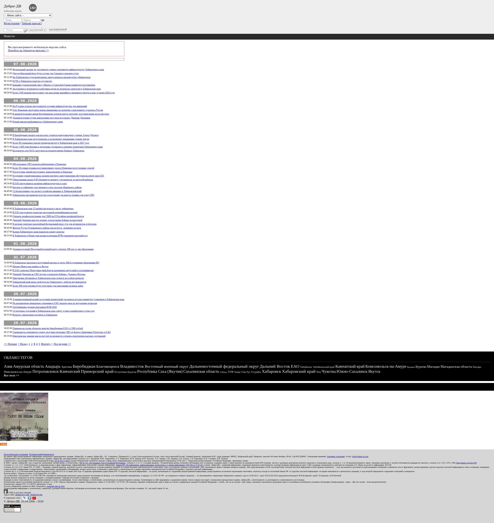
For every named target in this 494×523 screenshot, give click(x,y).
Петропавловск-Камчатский (56, 371)
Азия (8, 366)
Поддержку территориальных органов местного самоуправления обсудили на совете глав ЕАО (58, 175)
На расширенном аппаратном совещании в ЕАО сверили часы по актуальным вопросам (55, 303)
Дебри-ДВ (12, 6)
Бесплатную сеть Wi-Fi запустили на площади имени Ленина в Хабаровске (48, 150)
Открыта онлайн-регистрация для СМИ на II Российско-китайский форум (48, 216)
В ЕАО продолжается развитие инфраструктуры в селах (40, 183)
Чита (318, 372)
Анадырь (53, 366)
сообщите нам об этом (55, 486)
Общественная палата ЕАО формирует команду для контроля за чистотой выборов (53, 179)
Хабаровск (271, 371)
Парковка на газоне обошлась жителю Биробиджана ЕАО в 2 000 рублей (48, 328)
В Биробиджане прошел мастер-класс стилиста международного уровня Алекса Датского (56, 135)
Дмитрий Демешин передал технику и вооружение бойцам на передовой (47, 220)
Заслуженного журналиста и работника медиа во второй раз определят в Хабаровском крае (57, 88)
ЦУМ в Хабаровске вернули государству (32, 81)
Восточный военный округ (167, 366)
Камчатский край (350, 366)
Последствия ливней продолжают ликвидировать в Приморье (42, 172)
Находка (477, 367)
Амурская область (28, 366)
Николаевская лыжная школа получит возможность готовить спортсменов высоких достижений (59, 336)
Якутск (374, 371)
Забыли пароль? (32, 23)
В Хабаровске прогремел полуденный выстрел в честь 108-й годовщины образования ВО (56, 262)
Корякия (411, 367)
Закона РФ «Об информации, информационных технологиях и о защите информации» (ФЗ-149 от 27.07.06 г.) (160, 465)
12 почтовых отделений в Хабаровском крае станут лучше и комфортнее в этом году (54, 311)
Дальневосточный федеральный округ (224, 366)
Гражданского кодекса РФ (466, 463)
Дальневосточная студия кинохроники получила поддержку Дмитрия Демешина (51, 117)
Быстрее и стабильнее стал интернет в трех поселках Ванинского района (47, 187)
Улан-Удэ (245, 372)
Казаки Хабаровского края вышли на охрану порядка (38, 231)
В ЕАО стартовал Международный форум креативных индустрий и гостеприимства (53, 270)
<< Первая (10, 344)
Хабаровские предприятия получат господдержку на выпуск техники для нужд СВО (53, 195)
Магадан (433, 366)
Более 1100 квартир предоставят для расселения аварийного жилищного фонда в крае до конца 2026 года (64, 92)
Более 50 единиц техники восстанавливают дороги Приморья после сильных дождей (53, 168)
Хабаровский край (299, 371)
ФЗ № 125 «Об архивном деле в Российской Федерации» (103, 463)
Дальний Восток (275, 366)
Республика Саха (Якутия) (160, 371)
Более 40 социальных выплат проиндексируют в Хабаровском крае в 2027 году (51, 143)
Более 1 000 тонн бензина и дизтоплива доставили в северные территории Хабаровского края (58, 146)
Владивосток (132, 366)
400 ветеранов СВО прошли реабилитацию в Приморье (39, 164)
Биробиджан (84, 366)
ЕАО (295, 366)
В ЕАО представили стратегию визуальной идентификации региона (45, 212)
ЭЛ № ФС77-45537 (62, 461)
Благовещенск (107, 366)
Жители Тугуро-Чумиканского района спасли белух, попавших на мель (47, 228)
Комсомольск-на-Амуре (385, 366)
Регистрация (11, 23)
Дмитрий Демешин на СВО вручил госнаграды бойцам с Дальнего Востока (49, 274)
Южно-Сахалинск (352, 371)
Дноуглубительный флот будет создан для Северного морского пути (46, 73)
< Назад (23, 344)
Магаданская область (456, 366)
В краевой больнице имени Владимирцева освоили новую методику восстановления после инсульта (61, 114)
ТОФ (230, 371)
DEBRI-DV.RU (36, 495)
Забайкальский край (324, 366)
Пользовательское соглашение (16, 454)
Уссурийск (256, 372)
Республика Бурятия (125, 371)
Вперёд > (47, 344)
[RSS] (3, 444)
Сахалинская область (201, 371)
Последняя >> (62, 344)
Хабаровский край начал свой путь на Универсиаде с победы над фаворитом (49, 282)
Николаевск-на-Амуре (18, 371)
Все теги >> (11, 375)
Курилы (420, 366)
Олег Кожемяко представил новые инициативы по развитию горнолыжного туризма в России (58, 110)
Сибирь (223, 372)
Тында (237, 372)
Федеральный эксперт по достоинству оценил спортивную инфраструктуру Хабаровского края (58, 69)
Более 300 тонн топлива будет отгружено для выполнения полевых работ (48, 285)
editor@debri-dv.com (360, 456)
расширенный (58, 29)
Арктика (66, 366)
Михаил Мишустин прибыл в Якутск (30, 266)
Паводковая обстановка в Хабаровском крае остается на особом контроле (48, 278)
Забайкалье (306, 366)
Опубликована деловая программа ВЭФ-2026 (35, 307)
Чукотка (329, 371)
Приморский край (97, 371)
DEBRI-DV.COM (22, 495)
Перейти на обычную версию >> (28, 50)
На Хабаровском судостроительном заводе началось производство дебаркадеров (52, 77)
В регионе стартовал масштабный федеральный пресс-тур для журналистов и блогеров (54, 224)
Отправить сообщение (336, 456)
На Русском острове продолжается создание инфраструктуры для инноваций (50, 106)
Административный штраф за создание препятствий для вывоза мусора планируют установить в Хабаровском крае (68, 299)
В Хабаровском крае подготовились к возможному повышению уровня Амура (51, 139)
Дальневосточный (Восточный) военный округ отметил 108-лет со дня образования (53, 249)
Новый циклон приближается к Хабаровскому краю (38, 121)
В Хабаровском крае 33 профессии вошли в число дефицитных (43, 208)
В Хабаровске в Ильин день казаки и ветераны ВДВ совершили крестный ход (50, 235)
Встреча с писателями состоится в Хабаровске (35, 314)
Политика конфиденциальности (41, 454)
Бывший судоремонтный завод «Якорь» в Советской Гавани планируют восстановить (54, 85)
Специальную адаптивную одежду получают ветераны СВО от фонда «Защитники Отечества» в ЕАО (62, 332)
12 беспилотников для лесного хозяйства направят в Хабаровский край (47, 191)
